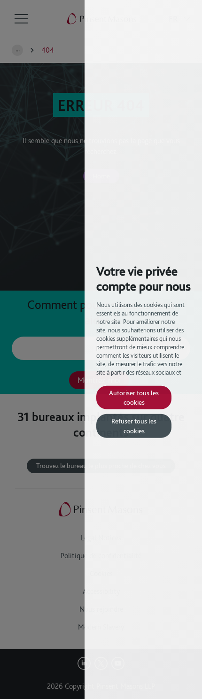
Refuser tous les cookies (133, 425)
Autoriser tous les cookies (134, 397)
